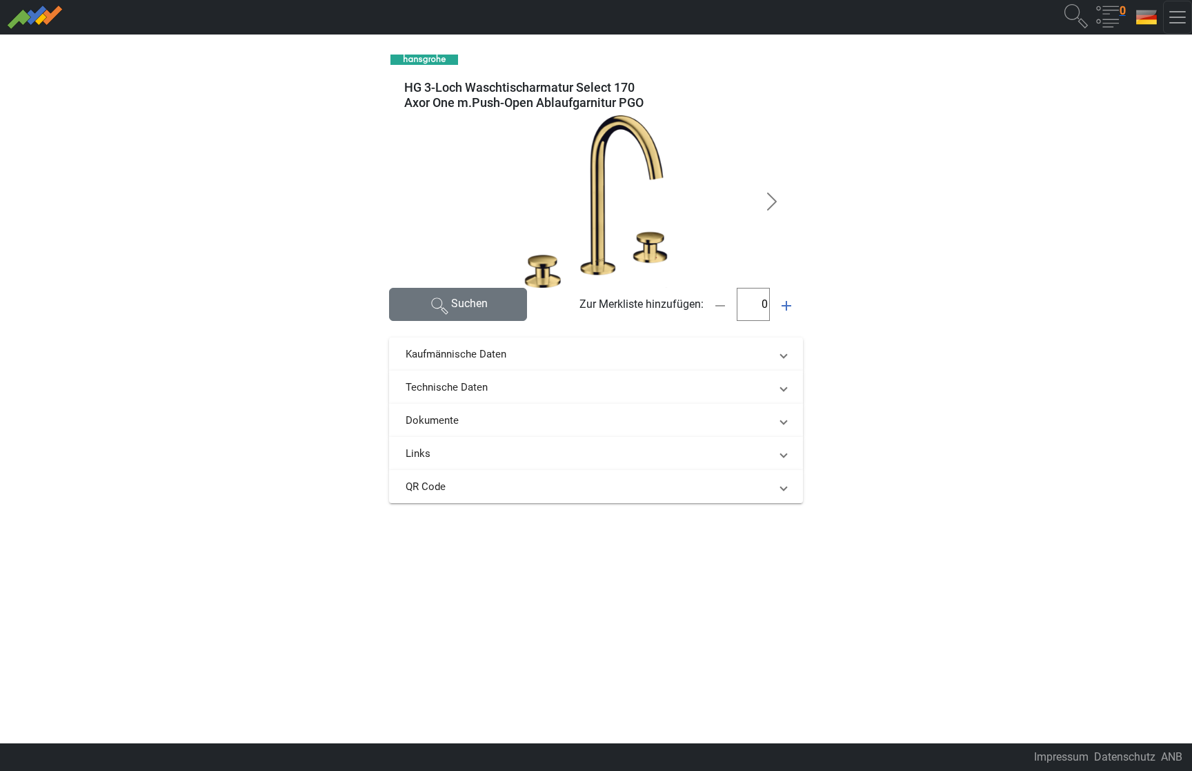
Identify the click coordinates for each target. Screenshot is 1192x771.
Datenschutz (1124, 756)
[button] (1076, 15)
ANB (1171, 756)
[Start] (292, 17)
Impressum (1061, 756)
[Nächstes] (772, 201)
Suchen (469, 303)
